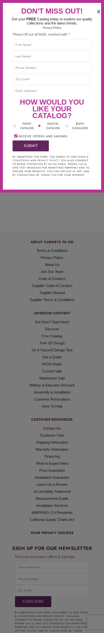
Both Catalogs (80, 126)
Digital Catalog (53, 126)
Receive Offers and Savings (43, 136)
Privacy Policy (52, 28)
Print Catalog (27, 126)
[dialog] (52, 316)
